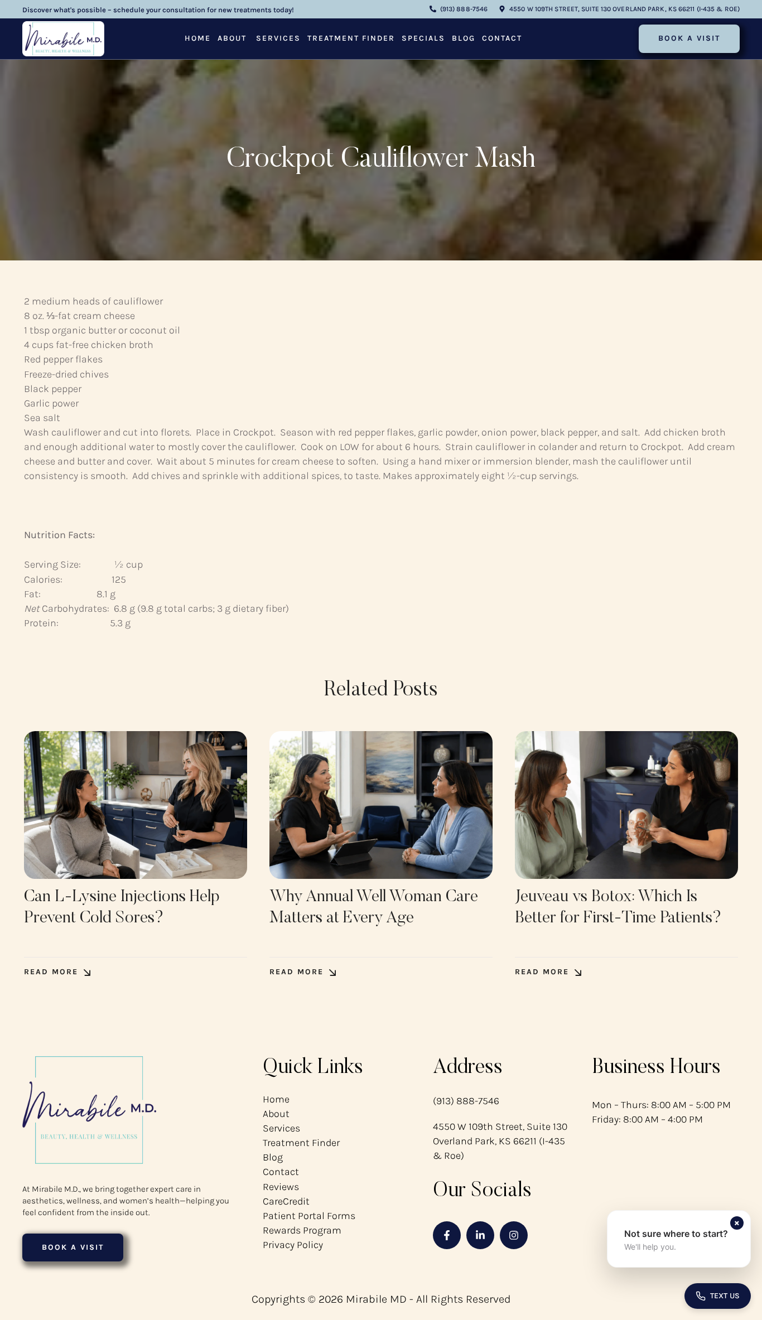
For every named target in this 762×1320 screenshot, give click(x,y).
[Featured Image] (135, 805)
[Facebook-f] (447, 1235)
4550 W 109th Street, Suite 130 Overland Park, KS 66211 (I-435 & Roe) (500, 1141)
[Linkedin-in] (480, 1235)
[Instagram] (514, 1235)
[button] (459, 9)
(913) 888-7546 (466, 1101)
